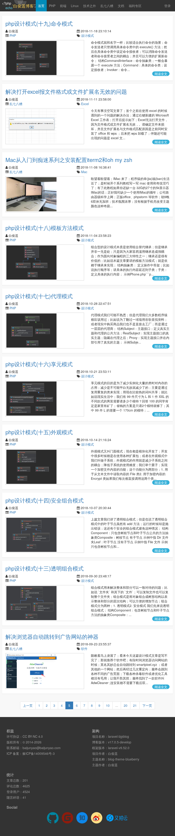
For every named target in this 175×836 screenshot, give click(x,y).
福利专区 (135, 5)
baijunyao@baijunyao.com (42, 747)
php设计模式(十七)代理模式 (39, 296)
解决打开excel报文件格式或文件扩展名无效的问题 (66, 91)
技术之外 (89, 5)
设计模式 (87, 35)
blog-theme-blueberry (123, 759)
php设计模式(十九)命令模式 (39, 23)
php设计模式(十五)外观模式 (39, 432)
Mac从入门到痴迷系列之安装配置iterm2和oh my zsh (68, 160)
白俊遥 (113, 753)
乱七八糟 (106, 5)
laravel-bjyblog (118, 736)
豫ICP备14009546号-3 (38, 753)
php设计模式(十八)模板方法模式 (44, 228)
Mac (84, 171)
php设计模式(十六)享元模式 (39, 364)
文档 (121, 5)
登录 (167, 5)
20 (125, 705)
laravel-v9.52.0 (118, 747)
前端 (63, 5)
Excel (85, 103)
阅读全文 (160, 73)
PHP (52, 5)
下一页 (147, 705)
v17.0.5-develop (119, 742)
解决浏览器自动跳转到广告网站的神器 (51, 636)
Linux (75, 5)
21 (135, 705)
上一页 (28, 705)
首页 (41, 5)
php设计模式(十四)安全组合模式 (44, 500)
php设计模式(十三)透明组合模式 (44, 568)
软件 (84, 648)
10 (108, 705)
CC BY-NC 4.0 (33, 736)
